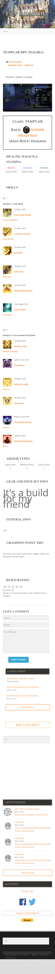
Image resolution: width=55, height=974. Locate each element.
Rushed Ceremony (10, 351)
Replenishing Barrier (23, 441)
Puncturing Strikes (10, 220)
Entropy (6, 427)
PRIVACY (26, 954)
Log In (27, 891)
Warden (31, 831)
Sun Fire (6, 389)
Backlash (18, 252)
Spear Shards (8, 239)
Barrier (5, 446)
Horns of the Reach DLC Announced (23, 687)
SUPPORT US (10, 957)
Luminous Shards (22, 234)
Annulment (19, 365)
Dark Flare (19, 271)
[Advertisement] (29, 41)
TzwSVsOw (19, 822)
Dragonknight (32, 828)
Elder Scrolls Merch (27, 725)
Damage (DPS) (15, 65)
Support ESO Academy (27, 913)
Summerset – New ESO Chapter (21, 678)
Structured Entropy (23, 422)
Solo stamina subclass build (26, 809)
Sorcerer (38, 815)
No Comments (15, 61)
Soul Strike (7, 315)
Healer (39, 828)
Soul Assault (19, 309)
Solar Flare (7, 277)
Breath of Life (20, 346)
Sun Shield (19, 403)
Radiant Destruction (23, 290)
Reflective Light (21, 384)
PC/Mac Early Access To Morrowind (22, 695)
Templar (29, 65)
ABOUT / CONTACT (40, 954)
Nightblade (30, 815)
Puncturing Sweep (22, 215)
